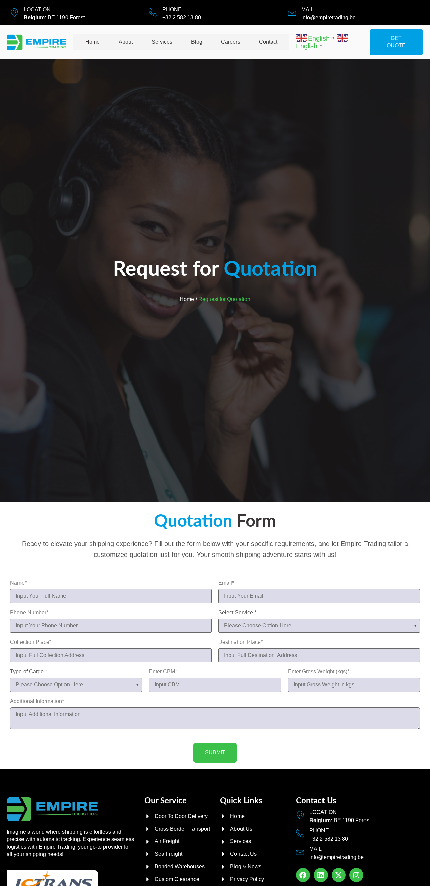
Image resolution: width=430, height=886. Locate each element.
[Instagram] (356, 875)
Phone (172, 9)
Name (18, 583)
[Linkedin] (321, 875)
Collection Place (30, 642)
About (126, 42)
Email (226, 583)
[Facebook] (303, 875)
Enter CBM (163, 671)
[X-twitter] (339, 875)
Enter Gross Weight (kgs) (318, 671)
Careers (230, 42)
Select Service (237, 612)
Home (92, 42)
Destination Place (240, 642)
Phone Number (29, 612)
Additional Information (37, 701)
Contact (268, 42)
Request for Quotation (224, 299)
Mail (307, 9)
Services (162, 42)
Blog (196, 42)
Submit (215, 752)
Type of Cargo (28, 671)
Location (37, 9)
